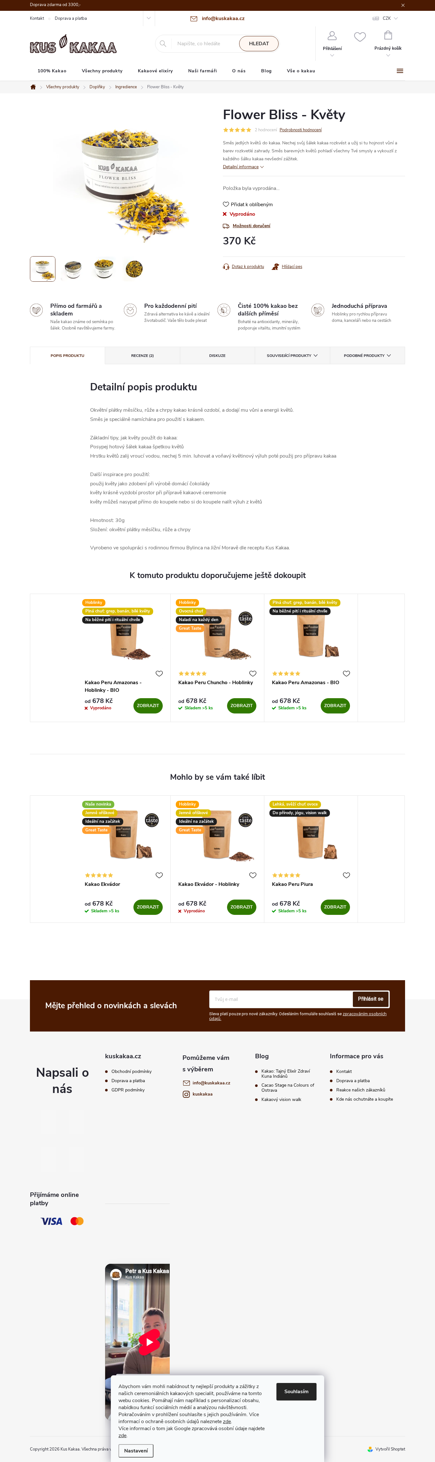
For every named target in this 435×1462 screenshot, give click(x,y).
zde (227, 1421)
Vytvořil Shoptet (390, 1449)
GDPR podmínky (128, 1090)
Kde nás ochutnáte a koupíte (364, 1099)
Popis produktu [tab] (67, 355)
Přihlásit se (370, 999)
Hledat (259, 43)
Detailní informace (241, 167)
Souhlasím (296, 1391)
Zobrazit (148, 706)
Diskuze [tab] (217, 355)
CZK (387, 18)
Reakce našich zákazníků (360, 1090)
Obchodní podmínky (131, 1071)
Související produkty (289, 355)
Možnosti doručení (251, 226)
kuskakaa (203, 1094)
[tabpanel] (124, 658)
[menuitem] (52, 71)
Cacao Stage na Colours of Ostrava (287, 1088)
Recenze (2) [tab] (142, 355)
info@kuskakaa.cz (211, 1083)
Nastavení (136, 1450)
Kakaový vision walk (281, 1099)
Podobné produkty (364, 355)
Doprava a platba (71, 18)
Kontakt (37, 18)
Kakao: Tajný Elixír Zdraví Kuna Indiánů (285, 1074)
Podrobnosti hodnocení (301, 130)
